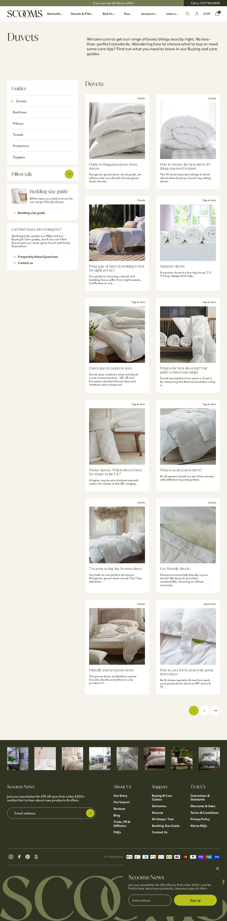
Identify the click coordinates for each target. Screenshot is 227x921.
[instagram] (11, 856)
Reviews (119, 808)
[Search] (187, 13)
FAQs (117, 832)
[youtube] (36, 856)
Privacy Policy (200, 819)
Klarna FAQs (198, 826)
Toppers (19, 157)
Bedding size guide (31, 213)
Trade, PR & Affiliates (122, 824)
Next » (215, 710)
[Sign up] (90, 813)
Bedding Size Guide (166, 826)
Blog (117, 815)
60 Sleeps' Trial (163, 819)
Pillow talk (22, 174)
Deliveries (159, 806)
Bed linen (20, 112)
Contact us (25, 263)
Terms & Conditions (204, 812)
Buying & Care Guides (162, 797)
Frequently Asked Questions (38, 257)
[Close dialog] (217, 868)
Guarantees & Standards (200, 797)
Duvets (21, 101)
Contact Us (160, 832)
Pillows (18, 123)
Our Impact (122, 802)
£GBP (207, 13)
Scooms (118, 856)
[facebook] (19, 856)
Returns (157, 812)
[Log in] (197, 13)
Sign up (195, 900)
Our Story (120, 795)
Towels (18, 134)
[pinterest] (27, 856)
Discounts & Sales (202, 806)
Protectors (21, 146)
